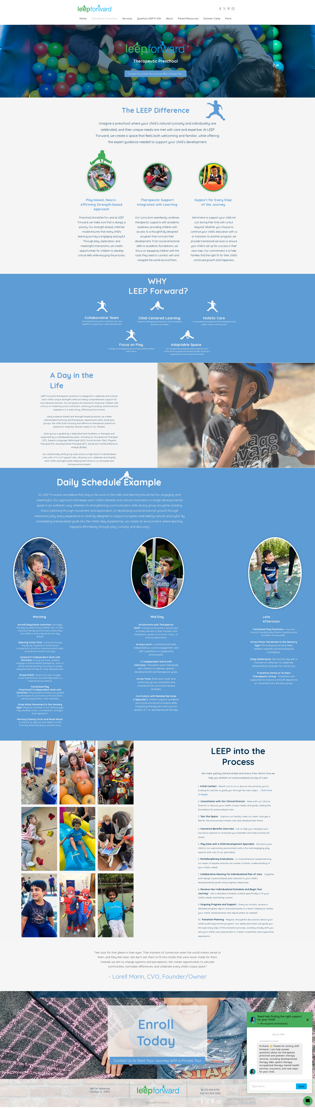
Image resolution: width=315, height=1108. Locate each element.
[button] (39, 772)
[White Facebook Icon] (201, 1101)
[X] (224, 9)
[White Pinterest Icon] (212, 1101)
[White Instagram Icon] (218, 1101)
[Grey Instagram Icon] (233, 9)
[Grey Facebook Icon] (220, 9)
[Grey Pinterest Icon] (229, 9)
